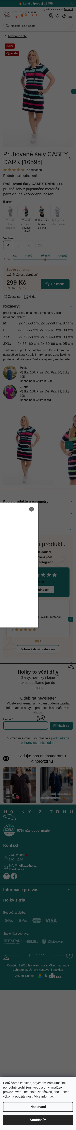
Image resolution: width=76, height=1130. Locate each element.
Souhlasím (38, 1120)
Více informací (44, 1096)
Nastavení (38, 1107)
